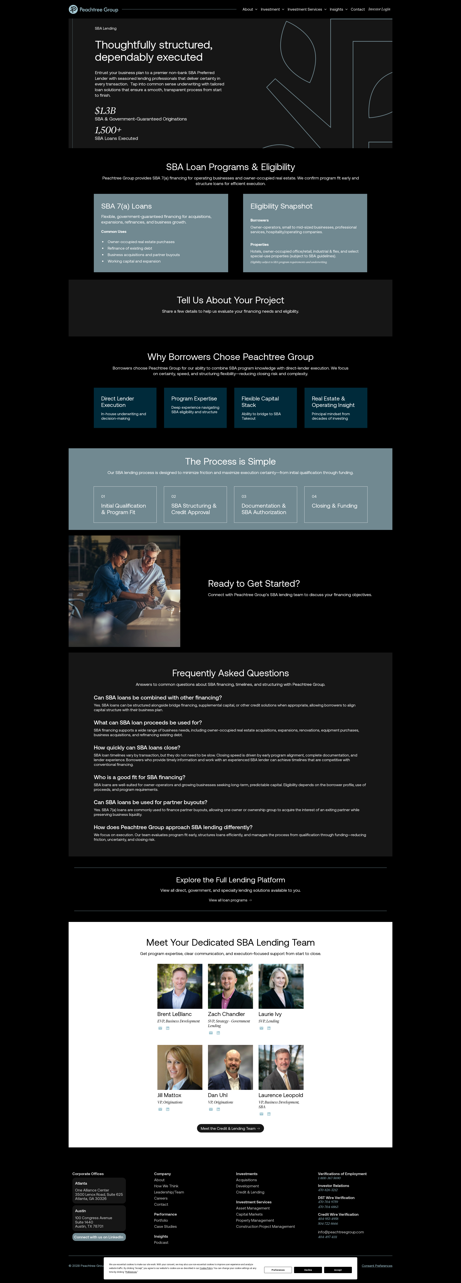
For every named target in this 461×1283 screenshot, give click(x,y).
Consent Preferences (377, 1266)
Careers (161, 1198)
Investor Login (379, 9)
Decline (308, 1270)
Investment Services (254, 1202)
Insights (161, 1236)
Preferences (278, 1270)
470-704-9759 (328, 1202)
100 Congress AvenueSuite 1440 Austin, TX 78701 (93, 1222)
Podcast (161, 1242)
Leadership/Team (169, 1192)
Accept (338, 1270)
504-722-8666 (328, 1224)
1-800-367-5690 (329, 1178)
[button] (249, 9)
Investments (247, 1174)
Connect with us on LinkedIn (98, 1237)
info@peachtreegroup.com (341, 1232)
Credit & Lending (250, 1192)
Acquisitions (246, 1180)
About (159, 1180)
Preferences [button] (131, 1272)
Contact (358, 9)
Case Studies (165, 1226)
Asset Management (253, 1208)
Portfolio (161, 1220)
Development (247, 1186)
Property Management (255, 1220)
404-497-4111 (327, 1237)
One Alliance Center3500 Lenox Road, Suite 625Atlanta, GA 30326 (99, 1194)
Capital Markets (249, 1214)
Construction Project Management (265, 1226)
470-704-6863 (328, 1207)
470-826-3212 (328, 1190)
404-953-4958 (328, 1219)
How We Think (166, 1186)
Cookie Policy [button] (206, 1268)
